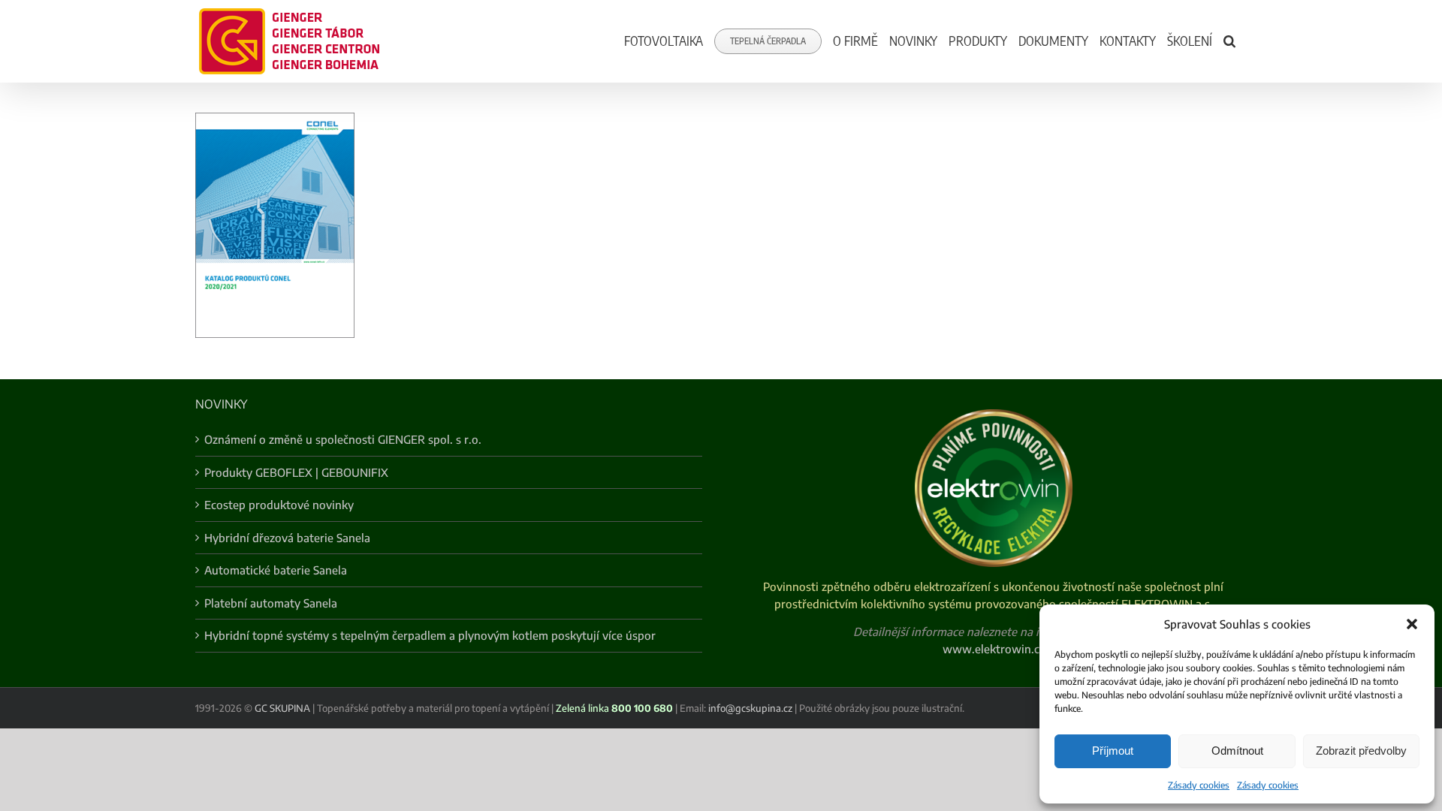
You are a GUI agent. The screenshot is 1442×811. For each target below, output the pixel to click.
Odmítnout (1237, 750)
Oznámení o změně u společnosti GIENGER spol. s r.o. (342, 439)
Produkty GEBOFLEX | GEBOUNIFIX (296, 472)
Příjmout (1112, 750)
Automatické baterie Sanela (275, 570)
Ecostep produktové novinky (279, 504)
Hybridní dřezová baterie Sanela (287, 537)
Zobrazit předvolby (1361, 750)
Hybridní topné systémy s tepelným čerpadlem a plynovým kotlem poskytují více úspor (430, 635)
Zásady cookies (1198, 785)
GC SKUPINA (282, 708)
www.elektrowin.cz (994, 649)
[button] (1411, 624)
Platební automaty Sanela (270, 603)
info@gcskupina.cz (750, 708)
